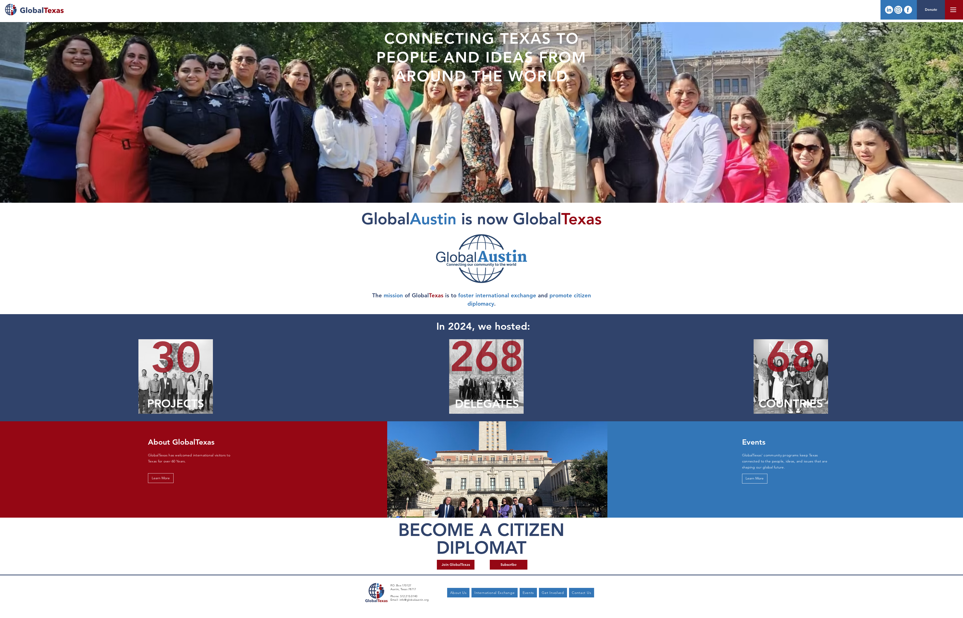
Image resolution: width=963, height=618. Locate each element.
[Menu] (953, 10)
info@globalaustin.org (414, 599)
